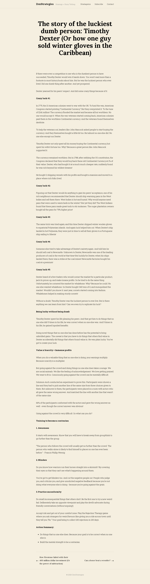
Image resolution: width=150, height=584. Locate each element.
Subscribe (99, 4)
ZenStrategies (45, 4)
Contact (110, 4)
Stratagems (85, 4)
